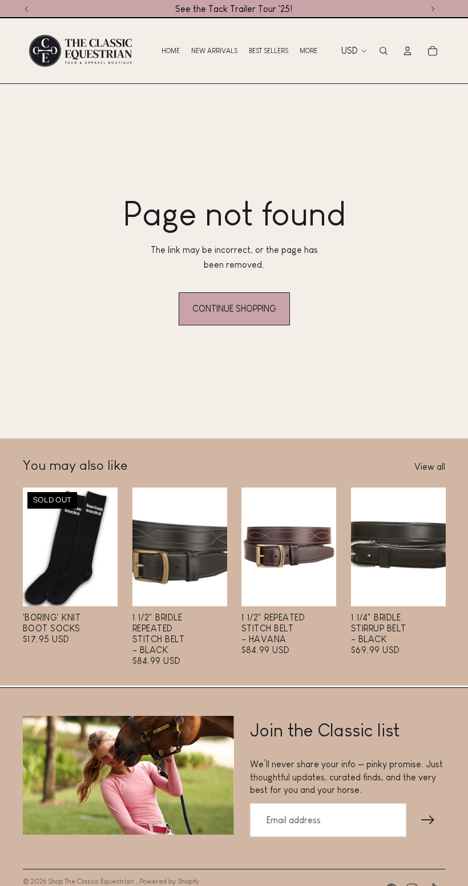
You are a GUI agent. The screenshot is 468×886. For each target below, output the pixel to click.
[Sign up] (428, 820)
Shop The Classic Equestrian (92, 881)
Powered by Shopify (169, 881)
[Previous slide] (32, 546)
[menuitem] (171, 50)
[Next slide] (108, 546)
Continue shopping (234, 308)
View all (429, 467)
